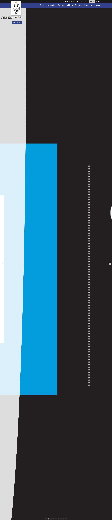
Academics (51, 5)
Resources (88, 5)
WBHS (98, 1)
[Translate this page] (78, 1)
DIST (86, 1)
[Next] (109, 263)
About (42, 5)
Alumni (97, 5)
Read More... (17, 22)
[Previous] (2, 263)
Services (61, 5)
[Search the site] (82, 1)
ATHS (92, 1)
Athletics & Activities (74, 5)
